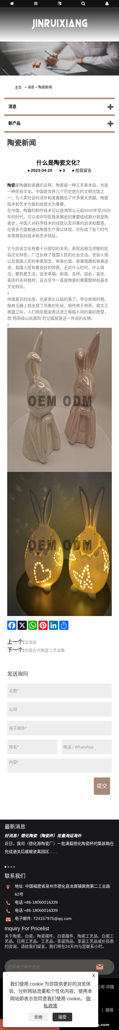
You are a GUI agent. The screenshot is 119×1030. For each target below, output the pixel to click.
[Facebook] (11, 625)
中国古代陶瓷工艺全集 (45, 650)
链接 (109, 1010)
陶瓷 (11, 185)
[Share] (63, 625)
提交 (102, 786)
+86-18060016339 (41, 902)
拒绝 (38, 1017)
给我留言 (83, 170)
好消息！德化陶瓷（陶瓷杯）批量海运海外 (43, 835)
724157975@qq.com (52, 918)
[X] (22, 625)
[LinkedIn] (53, 625)
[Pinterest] (43, 625)
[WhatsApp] (32, 625)
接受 (62, 1017)
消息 (30, 87)
